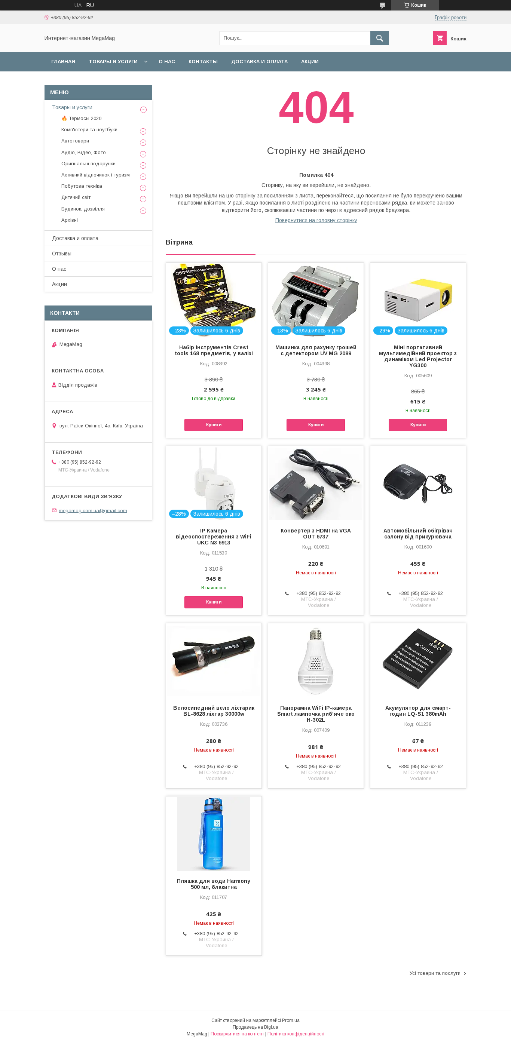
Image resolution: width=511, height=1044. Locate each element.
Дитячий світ (76, 197)
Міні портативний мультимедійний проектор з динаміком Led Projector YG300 (418, 356)
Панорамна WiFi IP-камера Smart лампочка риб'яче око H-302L (316, 714)
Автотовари (75, 141)
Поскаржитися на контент (237, 1034)
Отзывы (61, 254)
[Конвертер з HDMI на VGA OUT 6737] (316, 483)
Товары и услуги (113, 61)
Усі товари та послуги (435, 973)
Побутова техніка (81, 186)
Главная (63, 61)
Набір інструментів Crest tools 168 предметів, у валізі (214, 350)
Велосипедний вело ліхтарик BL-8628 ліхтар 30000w (213, 711)
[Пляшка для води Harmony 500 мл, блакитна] (213, 833)
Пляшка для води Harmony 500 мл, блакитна (213, 884)
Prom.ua (291, 1020)
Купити (213, 424)
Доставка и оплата (259, 61)
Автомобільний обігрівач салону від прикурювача (418, 534)
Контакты (203, 61)
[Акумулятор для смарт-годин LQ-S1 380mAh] (418, 660)
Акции (310, 61)
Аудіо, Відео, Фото (83, 152)
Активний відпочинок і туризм (95, 175)
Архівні (69, 220)
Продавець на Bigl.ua (255, 1027)
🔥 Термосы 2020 (81, 118)
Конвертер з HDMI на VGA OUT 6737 (316, 534)
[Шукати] (379, 38)
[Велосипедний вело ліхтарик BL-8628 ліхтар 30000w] (213, 660)
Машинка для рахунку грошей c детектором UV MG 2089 (316, 350)
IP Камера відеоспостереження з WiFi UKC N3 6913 (213, 537)
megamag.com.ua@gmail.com (93, 510)
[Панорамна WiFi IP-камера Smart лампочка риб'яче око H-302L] (316, 660)
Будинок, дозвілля (83, 209)
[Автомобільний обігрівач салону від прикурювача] (418, 483)
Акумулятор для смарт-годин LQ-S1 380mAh (418, 711)
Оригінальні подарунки (88, 163)
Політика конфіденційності (295, 1034)
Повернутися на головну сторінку (316, 220)
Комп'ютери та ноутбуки (89, 129)
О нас (167, 61)
